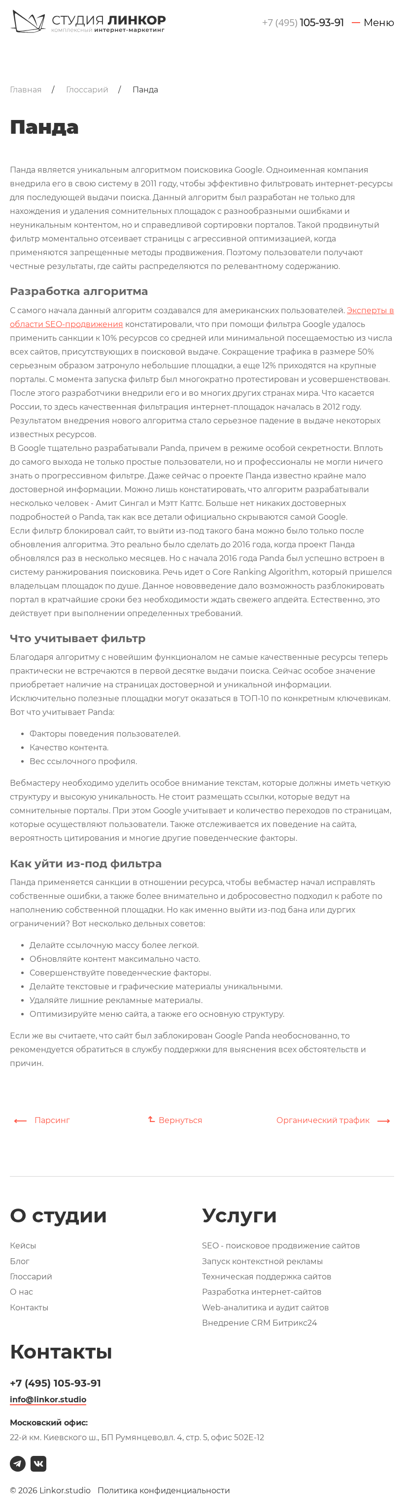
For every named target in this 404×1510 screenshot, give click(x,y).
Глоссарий (31, 1276)
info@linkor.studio (48, 1399)
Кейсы (23, 1245)
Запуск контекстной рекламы (262, 1261)
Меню (379, 23)
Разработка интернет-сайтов (262, 1292)
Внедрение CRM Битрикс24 (259, 1323)
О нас (21, 1292)
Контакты (29, 1307)
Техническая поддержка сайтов (267, 1276)
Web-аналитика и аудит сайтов (265, 1307)
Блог (20, 1261)
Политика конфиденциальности (164, 1490)
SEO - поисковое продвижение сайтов (281, 1245)
